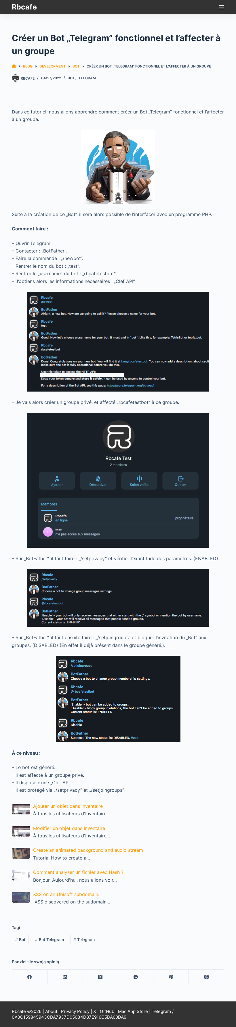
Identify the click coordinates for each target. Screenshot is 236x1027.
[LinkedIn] (65, 977)
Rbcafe (24, 7)
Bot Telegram (49, 939)
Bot (71, 78)
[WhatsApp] (136, 977)
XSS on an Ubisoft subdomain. (66, 894)
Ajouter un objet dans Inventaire (68, 806)
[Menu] (221, 7)
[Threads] (206, 977)
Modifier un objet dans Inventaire (69, 828)
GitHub (107, 1011)
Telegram (86, 78)
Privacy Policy (75, 1011)
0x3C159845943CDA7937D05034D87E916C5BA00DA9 (69, 1017)
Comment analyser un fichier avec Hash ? (78, 872)
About (51, 1011)
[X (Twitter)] (100, 977)
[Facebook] (29, 977)
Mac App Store (133, 1011)
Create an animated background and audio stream (88, 850)
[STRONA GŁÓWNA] (14, 66)
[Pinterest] (171, 977)
